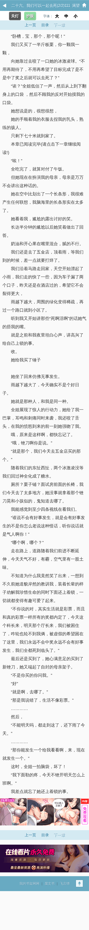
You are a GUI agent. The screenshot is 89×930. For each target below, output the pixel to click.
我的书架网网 (29, 883)
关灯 (15, 16)
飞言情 (65, 883)
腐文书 (50, 883)
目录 (45, 25)
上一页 (30, 25)
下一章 (59, 25)
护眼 (30, 16)
